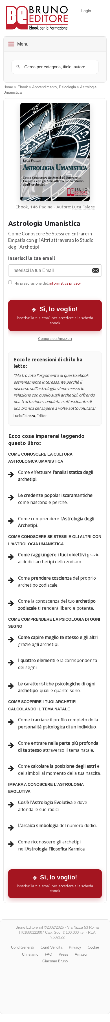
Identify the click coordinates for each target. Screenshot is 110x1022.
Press (63, 954)
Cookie (93, 947)
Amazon (81, 954)
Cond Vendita (51, 947)
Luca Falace (83, 206)
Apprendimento (44, 87)
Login (86, 10)
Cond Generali (22, 947)
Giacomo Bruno (55, 961)
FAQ (48, 954)
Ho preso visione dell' (48, 283)
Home (8, 87)
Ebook (22, 87)
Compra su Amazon (55, 338)
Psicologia (67, 87)
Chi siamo (30, 954)
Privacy (75, 947)
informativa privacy (65, 283)
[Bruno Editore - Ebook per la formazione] (37, 18)
